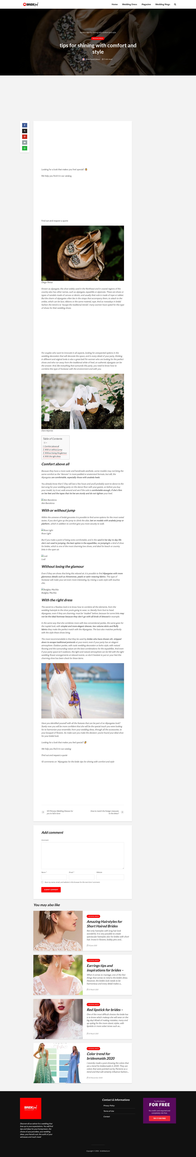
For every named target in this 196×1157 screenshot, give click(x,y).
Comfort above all (51, 446)
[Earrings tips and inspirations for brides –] (58, 974)
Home (115, 4)
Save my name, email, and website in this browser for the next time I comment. (72, 882)
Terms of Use (108, 1111)
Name (44, 872)
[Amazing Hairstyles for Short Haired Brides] (58, 930)
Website (99, 872)
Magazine (146, 4)
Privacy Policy (109, 1105)
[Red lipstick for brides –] (58, 1018)
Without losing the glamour (56, 453)
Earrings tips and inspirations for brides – (105, 967)
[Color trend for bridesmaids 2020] (58, 1062)
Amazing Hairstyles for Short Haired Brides (104, 923)
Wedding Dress (129, 4)
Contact (106, 1116)
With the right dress (53, 456)
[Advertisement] (98, 98)
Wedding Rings (162, 4)
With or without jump (53, 449)
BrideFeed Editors (93, 59)
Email (71, 872)
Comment (44, 840)
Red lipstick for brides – (105, 1010)
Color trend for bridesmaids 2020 (100, 1056)
